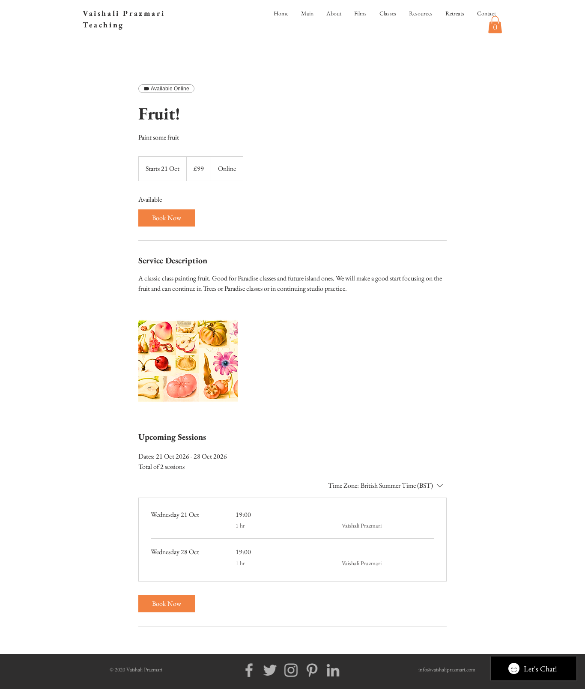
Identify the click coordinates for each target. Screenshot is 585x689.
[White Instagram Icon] (284, 670)
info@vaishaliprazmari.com (446, 669)
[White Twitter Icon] (263, 670)
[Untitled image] (188, 362)
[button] (495, 24)
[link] (166, 218)
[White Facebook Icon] (242, 670)
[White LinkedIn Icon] (326, 670)
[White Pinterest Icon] (305, 670)
